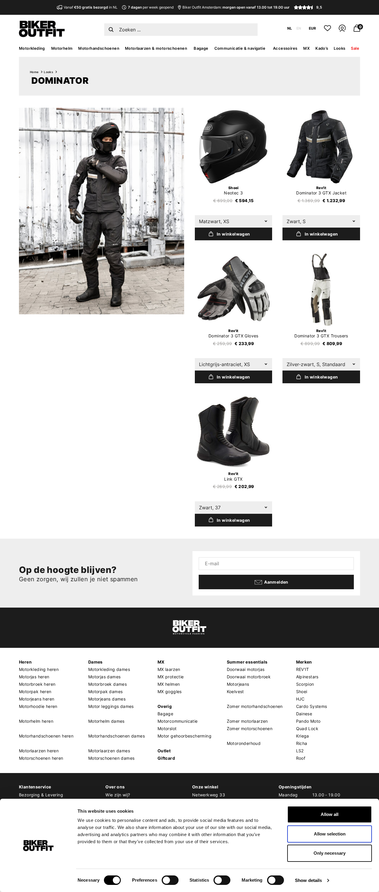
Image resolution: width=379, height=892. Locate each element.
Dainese (304, 713)
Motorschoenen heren (41, 758)
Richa (301, 743)
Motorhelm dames (106, 721)
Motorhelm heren (36, 721)
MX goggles (170, 691)
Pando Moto (308, 721)
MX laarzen (169, 669)
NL (289, 28)
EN (298, 28)
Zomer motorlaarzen (247, 721)
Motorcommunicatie (178, 721)
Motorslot (167, 728)
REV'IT (302, 669)
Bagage (201, 48)
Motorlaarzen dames (109, 750)
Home (34, 72)
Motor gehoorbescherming (184, 735)
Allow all (329, 814)
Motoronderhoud (244, 743)
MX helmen (169, 684)
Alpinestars (307, 676)
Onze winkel (205, 786)
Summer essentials (247, 661)
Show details (308, 880)
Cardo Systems (311, 706)
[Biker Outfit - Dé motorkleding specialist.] (42, 35)
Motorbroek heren (37, 684)
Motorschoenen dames (111, 758)
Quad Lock (307, 728)
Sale (355, 48)
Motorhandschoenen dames (116, 735)
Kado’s (321, 48)
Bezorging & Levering (41, 794)
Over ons (115, 786)
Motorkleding (32, 48)
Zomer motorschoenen (250, 728)
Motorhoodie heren (38, 706)
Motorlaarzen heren (39, 750)
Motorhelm (62, 48)
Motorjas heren (34, 676)
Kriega (302, 735)
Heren (25, 661)
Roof (301, 758)
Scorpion (305, 684)
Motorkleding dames (109, 669)
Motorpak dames (105, 691)
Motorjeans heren (36, 698)
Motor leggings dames (111, 706)
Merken (304, 661)
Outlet (164, 750)
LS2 (300, 750)
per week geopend (150, 7)
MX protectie (171, 676)
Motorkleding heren (39, 669)
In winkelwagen (233, 233)
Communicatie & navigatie (240, 48)
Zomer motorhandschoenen (255, 706)
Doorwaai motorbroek (249, 676)
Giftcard (166, 758)
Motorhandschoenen (98, 48)
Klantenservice (35, 786)
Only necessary (330, 853)
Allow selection (330, 833)
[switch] (170, 880)
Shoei (301, 691)
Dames (95, 661)
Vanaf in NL (91, 7)
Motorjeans (238, 684)
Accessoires (285, 48)
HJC (300, 698)
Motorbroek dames (107, 684)
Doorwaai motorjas (246, 669)
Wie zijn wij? (117, 794)
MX (306, 48)
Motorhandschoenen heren (46, 735)
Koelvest (235, 691)
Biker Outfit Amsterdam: (236, 7)
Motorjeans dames (107, 698)
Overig (165, 706)
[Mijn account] (342, 30)
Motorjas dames (104, 676)
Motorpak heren (35, 691)
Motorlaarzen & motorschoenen (156, 48)
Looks (339, 48)
